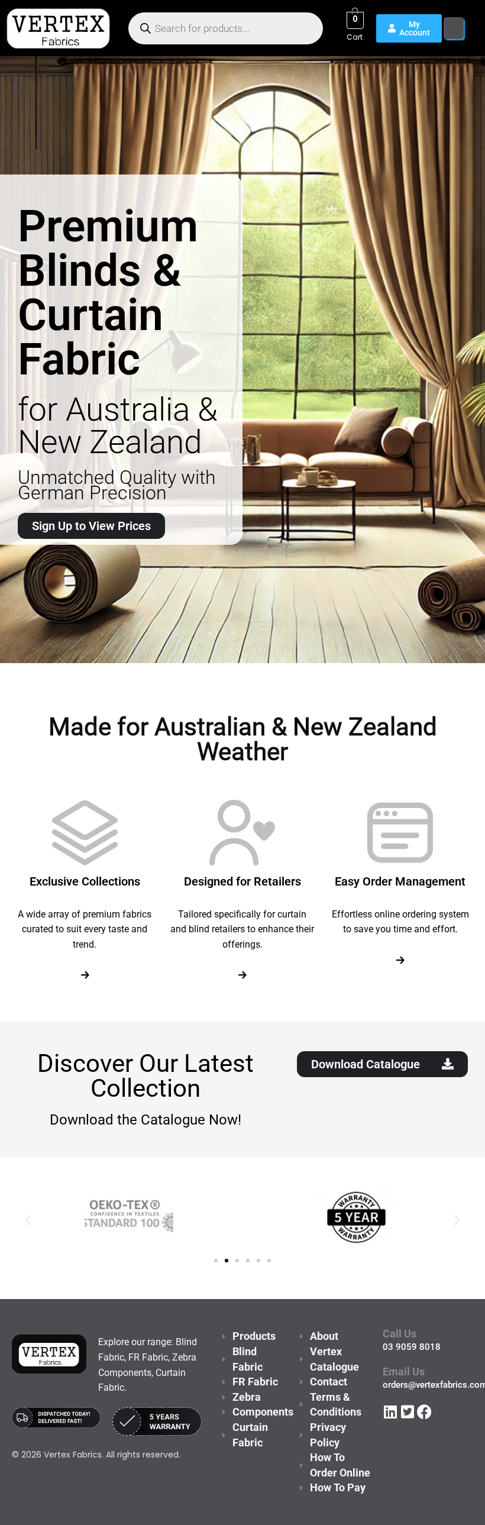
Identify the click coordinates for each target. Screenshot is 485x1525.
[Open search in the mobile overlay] (225, 28)
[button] (454, 28)
